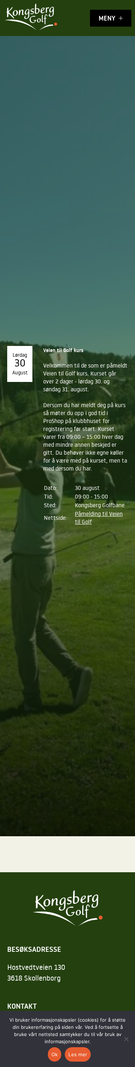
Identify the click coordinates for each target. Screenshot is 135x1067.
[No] (126, 1039)
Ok (54, 1054)
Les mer (77, 1054)
